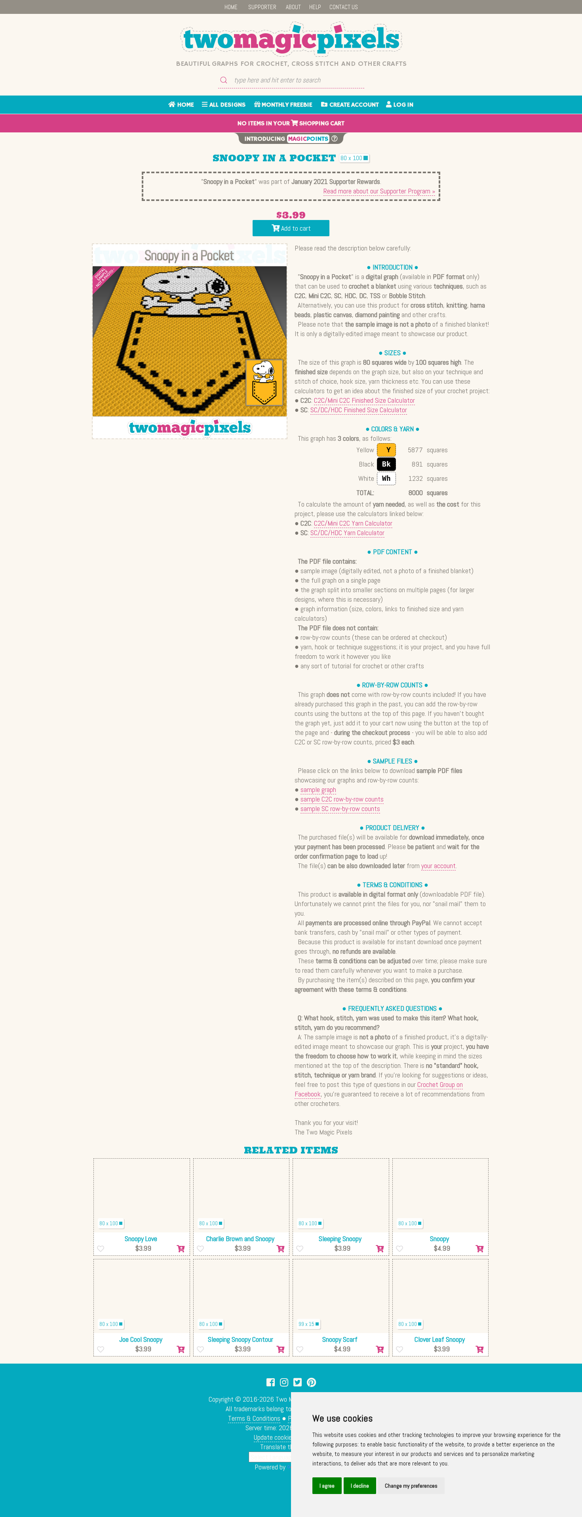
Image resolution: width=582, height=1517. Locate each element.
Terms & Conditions (254, 1418)
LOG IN (402, 105)
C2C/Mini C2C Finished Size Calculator (364, 400)
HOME (231, 7)
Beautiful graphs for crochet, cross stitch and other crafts (291, 63)
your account (438, 865)
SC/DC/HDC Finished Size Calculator (358, 409)
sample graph (318, 789)
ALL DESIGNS (226, 105)
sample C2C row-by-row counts (342, 798)
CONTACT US (343, 7)
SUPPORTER (262, 7)
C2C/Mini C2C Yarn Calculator (353, 523)
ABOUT (293, 7)
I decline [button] (360, 1485)
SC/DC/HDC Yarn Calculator (347, 532)
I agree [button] (327, 1485)
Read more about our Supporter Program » (379, 190)
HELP (315, 7)
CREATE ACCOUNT (353, 105)
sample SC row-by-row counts (340, 808)
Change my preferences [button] (411, 1485)
